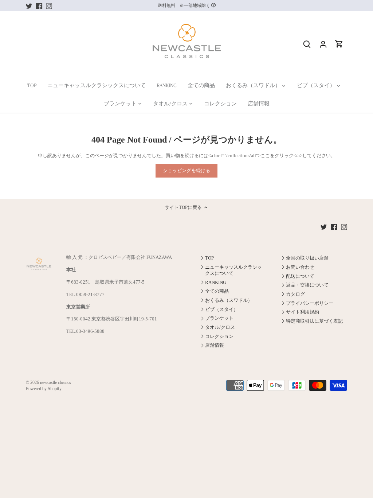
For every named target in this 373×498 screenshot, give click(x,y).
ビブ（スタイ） (221, 309)
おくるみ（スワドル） (228, 300)
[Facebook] (39, 5)
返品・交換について (307, 285)
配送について (300, 276)
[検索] (307, 44)
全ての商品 (217, 291)
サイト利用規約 (302, 312)
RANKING (215, 282)
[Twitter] (29, 5)
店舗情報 (214, 345)
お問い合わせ (300, 267)
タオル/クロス (220, 327)
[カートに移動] (339, 44)
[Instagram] (49, 5)
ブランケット (219, 318)
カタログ (295, 294)
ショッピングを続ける (186, 170)
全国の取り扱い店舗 (307, 258)
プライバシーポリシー (309, 303)
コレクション (219, 336)
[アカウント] (323, 44)
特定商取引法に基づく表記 (314, 321)
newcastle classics (55, 382)
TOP (209, 258)
